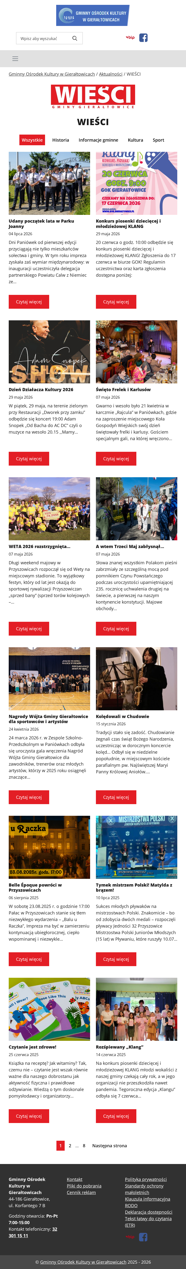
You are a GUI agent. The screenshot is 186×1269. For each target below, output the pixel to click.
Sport (158, 140)
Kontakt (74, 1179)
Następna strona (109, 1145)
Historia (60, 140)
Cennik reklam (81, 1192)
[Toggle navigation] (93, 58)
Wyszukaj (75, 38)
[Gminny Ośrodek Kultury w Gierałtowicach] (93, 15)
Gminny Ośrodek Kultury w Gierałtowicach (83, 1262)
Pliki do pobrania (84, 1186)
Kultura (135, 140)
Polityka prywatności (146, 1179)
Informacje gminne (98, 140)
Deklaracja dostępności (148, 1212)
